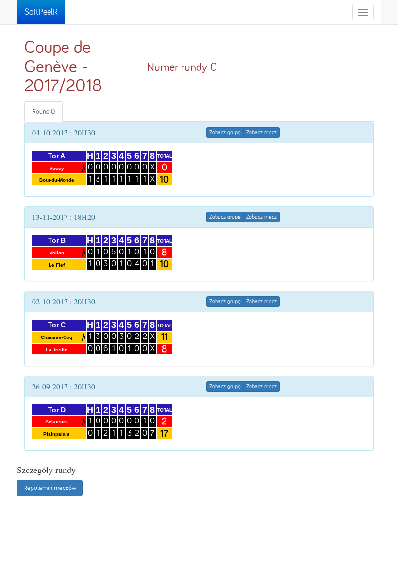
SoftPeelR (41, 12)
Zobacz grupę (225, 132)
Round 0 (43, 111)
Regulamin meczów (49, 488)
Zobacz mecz (261, 132)
